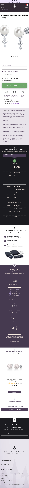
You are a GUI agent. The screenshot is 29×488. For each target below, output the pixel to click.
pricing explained (7, 80)
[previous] (4, 373)
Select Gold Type (7, 65)
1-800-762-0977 (4, 475)
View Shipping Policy (14, 299)
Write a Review (18, 410)
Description (6, 110)
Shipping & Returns (20, 110)
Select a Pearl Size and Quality (10, 71)
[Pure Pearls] (14, 6)
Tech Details (12, 110)
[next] (24, 373)
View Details (15, 103)
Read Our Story (14, 321)
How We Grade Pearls (14, 341)
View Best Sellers (14, 392)
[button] (14, 383)
